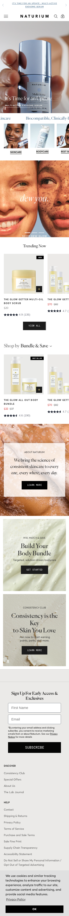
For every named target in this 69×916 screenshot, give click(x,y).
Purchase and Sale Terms (19, 835)
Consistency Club (14, 773)
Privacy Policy (12, 822)
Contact (9, 809)
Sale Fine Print (12, 841)
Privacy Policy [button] (15, 899)
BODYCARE (42, 151)
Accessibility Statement (18, 854)
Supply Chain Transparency (20, 847)
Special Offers (12, 779)
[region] (34, 198)
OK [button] (34, 909)
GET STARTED (34, 569)
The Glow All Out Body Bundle (21, 402)
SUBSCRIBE (34, 747)
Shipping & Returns (15, 816)
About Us (9, 786)
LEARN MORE (34, 485)
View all (34, 325)
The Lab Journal (14, 792)
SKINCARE (16, 152)
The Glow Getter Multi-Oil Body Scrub (24, 301)
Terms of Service (14, 828)
